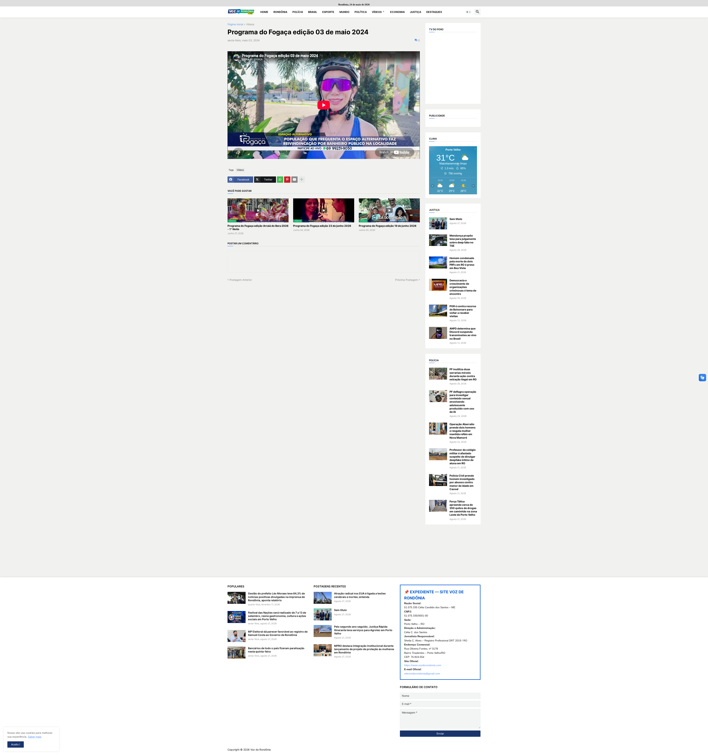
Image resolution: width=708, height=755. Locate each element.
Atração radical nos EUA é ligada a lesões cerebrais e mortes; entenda (360, 595)
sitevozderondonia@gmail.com (422, 673)
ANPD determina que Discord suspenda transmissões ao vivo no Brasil (463, 333)
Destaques (434, 11)
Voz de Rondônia (260, 749)
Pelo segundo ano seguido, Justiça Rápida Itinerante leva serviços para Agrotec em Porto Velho (363, 630)
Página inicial (235, 24)
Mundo (344, 11)
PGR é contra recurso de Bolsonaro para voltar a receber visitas (463, 311)
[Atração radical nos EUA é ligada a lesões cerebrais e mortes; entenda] (323, 598)
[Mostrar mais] (302, 179)
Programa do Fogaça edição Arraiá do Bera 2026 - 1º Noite (258, 227)
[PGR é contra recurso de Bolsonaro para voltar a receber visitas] (438, 311)
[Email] (294, 179)
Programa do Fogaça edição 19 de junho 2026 (387, 225)
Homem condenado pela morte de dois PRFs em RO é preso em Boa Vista (462, 263)
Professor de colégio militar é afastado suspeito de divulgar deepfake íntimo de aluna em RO (463, 456)
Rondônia (280, 11)
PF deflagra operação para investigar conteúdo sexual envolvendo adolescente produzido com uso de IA (463, 401)
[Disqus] (324, 328)
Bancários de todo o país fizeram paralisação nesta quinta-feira (276, 650)
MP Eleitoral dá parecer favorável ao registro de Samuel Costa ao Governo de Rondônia (278, 633)
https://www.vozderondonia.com (422, 665)
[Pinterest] (287, 179)
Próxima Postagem (406, 279)
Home (264, 11)
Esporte (328, 11)
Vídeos (377, 11)
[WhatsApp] (280, 179)
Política (361, 11)
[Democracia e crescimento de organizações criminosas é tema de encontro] (438, 285)
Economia (397, 11)
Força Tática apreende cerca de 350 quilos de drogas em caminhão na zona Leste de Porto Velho (463, 508)
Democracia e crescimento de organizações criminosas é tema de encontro (463, 287)
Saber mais (34, 736)
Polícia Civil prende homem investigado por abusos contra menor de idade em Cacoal (462, 482)
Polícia (297, 11)
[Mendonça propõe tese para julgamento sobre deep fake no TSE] (438, 240)
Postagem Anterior (241, 279)
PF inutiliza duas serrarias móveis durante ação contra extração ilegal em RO (463, 374)
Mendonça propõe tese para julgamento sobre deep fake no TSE (463, 240)
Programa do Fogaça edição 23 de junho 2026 (322, 225)
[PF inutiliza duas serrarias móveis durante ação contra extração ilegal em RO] (438, 374)
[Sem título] (438, 223)
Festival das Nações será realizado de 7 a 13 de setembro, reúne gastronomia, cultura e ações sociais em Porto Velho (277, 616)
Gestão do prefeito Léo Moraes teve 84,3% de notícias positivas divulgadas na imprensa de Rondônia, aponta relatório (276, 597)
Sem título (456, 219)
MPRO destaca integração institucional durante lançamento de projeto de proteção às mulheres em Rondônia (364, 649)
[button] (468, 12)
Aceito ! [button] (15, 744)
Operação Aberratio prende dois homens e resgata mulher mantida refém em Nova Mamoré (463, 431)
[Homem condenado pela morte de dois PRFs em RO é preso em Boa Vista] (438, 262)
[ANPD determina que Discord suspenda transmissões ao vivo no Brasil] (438, 333)
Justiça (415, 11)
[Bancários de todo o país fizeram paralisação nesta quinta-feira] (237, 653)
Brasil (312, 11)
